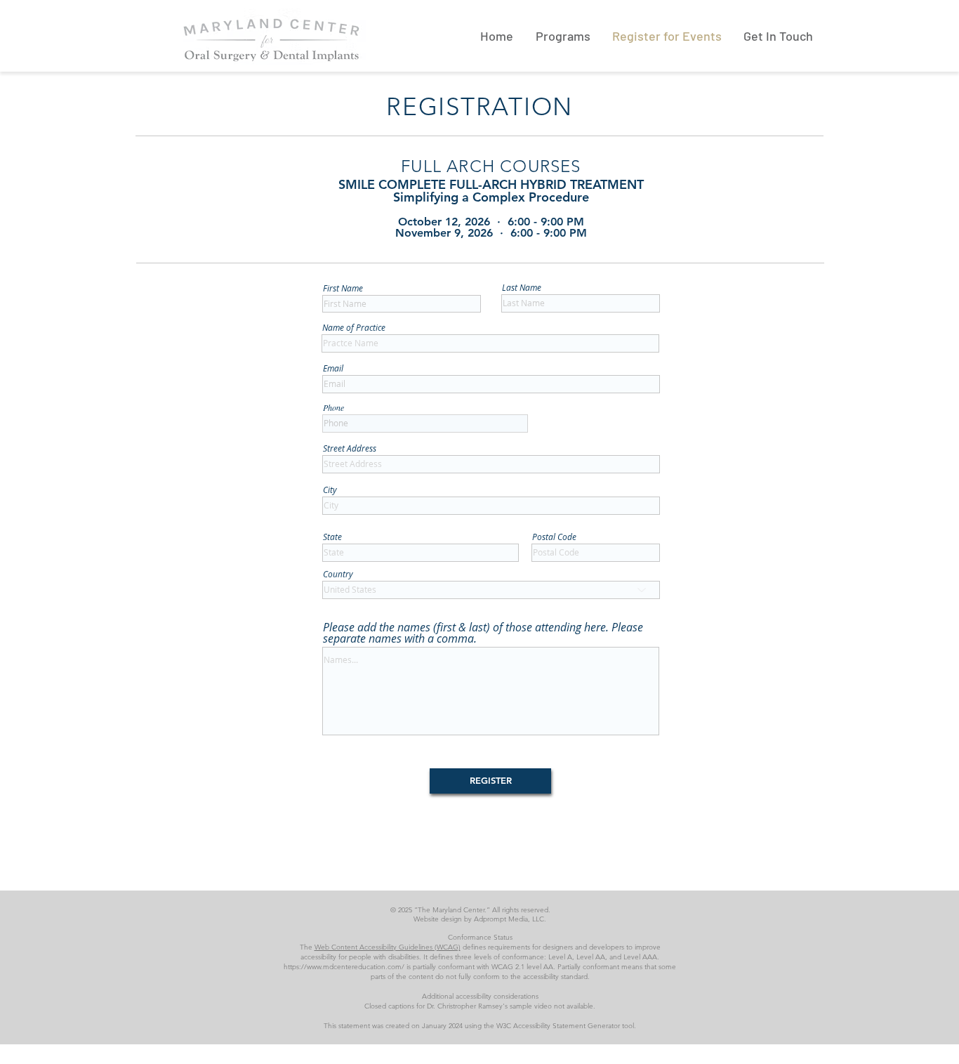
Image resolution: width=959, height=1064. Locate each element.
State (332, 536)
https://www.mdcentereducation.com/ (344, 966)
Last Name (521, 287)
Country (338, 574)
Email (333, 368)
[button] (562, 35)
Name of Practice (353, 327)
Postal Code (554, 536)
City (330, 489)
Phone (333, 407)
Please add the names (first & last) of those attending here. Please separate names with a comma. (483, 633)
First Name (343, 288)
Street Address (349, 448)
